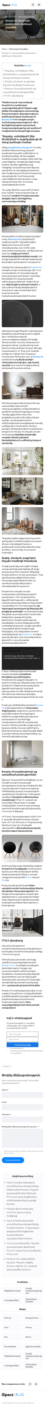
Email (4, 1102)
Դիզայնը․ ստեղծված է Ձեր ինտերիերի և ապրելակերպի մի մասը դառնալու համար (21, 74)
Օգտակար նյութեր (18, 49)
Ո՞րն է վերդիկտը (13, 95)
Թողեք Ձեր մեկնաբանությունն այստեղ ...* (21, 1127)
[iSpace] (9, 4)
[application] (22, 658)
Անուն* (5, 1090)
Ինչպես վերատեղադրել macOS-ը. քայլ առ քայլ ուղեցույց (20, 1212)
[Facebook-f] (30, 1384)
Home (4, 49)
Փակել (27, 65)
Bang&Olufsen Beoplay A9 (20, 147)
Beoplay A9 (19, 31)
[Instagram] (36, 1384)
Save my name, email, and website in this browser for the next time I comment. (23, 1152)
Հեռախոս (6, 1114)
